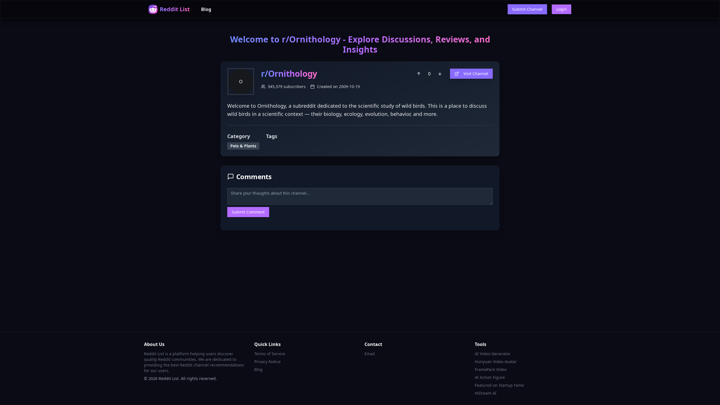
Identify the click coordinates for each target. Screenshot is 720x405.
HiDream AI (485, 393)
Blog (206, 9)
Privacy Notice (267, 361)
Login (561, 9)
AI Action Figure (490, 377)
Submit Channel (527, 9)
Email (369, 353)
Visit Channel (476, 73)
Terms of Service (269, 353)
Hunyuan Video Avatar (496, 361)
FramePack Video (491, 369)
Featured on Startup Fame (499, 385)
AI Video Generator (492, 353)
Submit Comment (248, 212)
